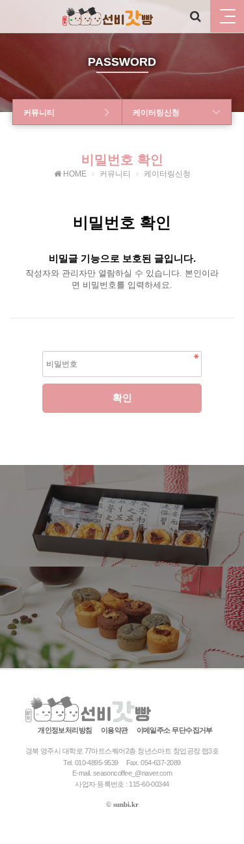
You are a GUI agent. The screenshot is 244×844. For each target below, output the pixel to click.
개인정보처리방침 (65, 730)
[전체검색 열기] (195, 16)
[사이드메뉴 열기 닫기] (227, 16)
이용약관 (114, 730)
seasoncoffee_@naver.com (132, 773)
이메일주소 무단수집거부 (175, 730)
